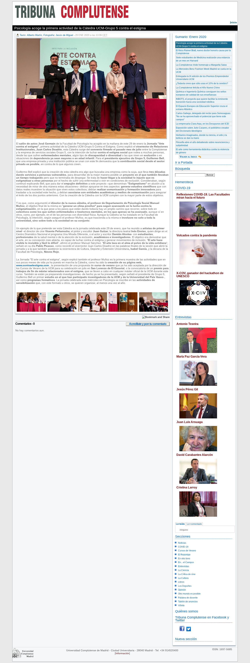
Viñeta (181, 605)
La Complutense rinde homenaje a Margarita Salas (201, 65)
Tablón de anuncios (188, 601)
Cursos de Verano (187, 550)
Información (122, 653)
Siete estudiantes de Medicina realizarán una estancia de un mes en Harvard (203, 59)
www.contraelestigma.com (32, 265)
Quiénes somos (186, 611)
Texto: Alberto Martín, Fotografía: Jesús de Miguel (46, 35)
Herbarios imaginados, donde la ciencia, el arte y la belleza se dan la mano (201, 137)
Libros (181, 582)
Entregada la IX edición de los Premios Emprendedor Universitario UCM (202, 78)
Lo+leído (180, 524)
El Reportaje (184, 554)
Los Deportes (184, 586)
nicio (233, 22)
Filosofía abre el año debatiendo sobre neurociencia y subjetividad (203, 144)
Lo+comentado (194, 524)
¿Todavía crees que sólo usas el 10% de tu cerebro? (202, 83)
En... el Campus (186, 562)
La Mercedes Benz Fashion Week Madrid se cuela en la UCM (203, 70)
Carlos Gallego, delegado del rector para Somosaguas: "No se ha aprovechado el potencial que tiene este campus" (203, 116)
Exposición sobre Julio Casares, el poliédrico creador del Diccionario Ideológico (202, 129)
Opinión (182, 590)
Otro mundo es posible (189, 593)
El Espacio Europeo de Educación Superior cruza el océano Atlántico (201, 108)
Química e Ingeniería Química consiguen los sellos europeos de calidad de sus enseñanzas (201, 93)
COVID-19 (182, 188)
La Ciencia (183, 570)
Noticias (182, 543)
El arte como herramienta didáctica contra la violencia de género (202, 151)
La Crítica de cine (186, 574)
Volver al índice (188, 156)
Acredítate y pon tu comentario (147, 323)
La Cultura (183, 578)
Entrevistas (183, 317)
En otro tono (184, 558)
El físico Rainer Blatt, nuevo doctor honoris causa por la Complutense (203, 52)
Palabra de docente (188, 597)
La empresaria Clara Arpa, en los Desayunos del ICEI (202, 123)
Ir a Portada (183, 162)
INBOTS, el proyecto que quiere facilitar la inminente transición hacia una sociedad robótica (202, 100)
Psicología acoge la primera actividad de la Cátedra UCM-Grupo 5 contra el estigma (201, 44)
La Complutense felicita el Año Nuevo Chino (198, 87)
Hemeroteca (184, 182)
